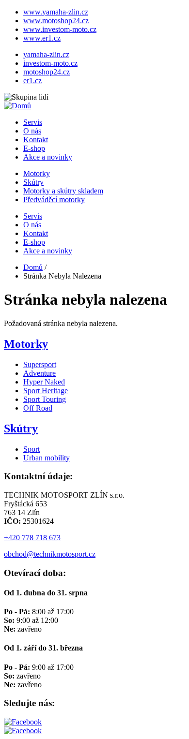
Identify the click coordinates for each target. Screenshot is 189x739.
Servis (32, 122)
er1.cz (32, 80)
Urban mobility (46, 458)
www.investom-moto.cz (59, 29)
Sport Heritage (45, 390)
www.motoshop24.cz (56, 20)
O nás (32, 131)
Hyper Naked (44, 382)
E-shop (34, 148)
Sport (31, 449)
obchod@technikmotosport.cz (49, 554)
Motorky (36, 173)
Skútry (33, 182)
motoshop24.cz (46, 72)
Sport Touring (44, 399)
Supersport (39, 364)
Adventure (39, 373)
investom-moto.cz (50, 63)
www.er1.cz (42, 38)
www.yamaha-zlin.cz (55, 12)
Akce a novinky (47, 157)
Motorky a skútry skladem (63, 191)
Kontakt (35, 139)
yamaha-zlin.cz (46, 54)
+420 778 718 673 (32, 537)
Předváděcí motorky (54, 199)
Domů (33, 267)
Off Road (37, 408)
